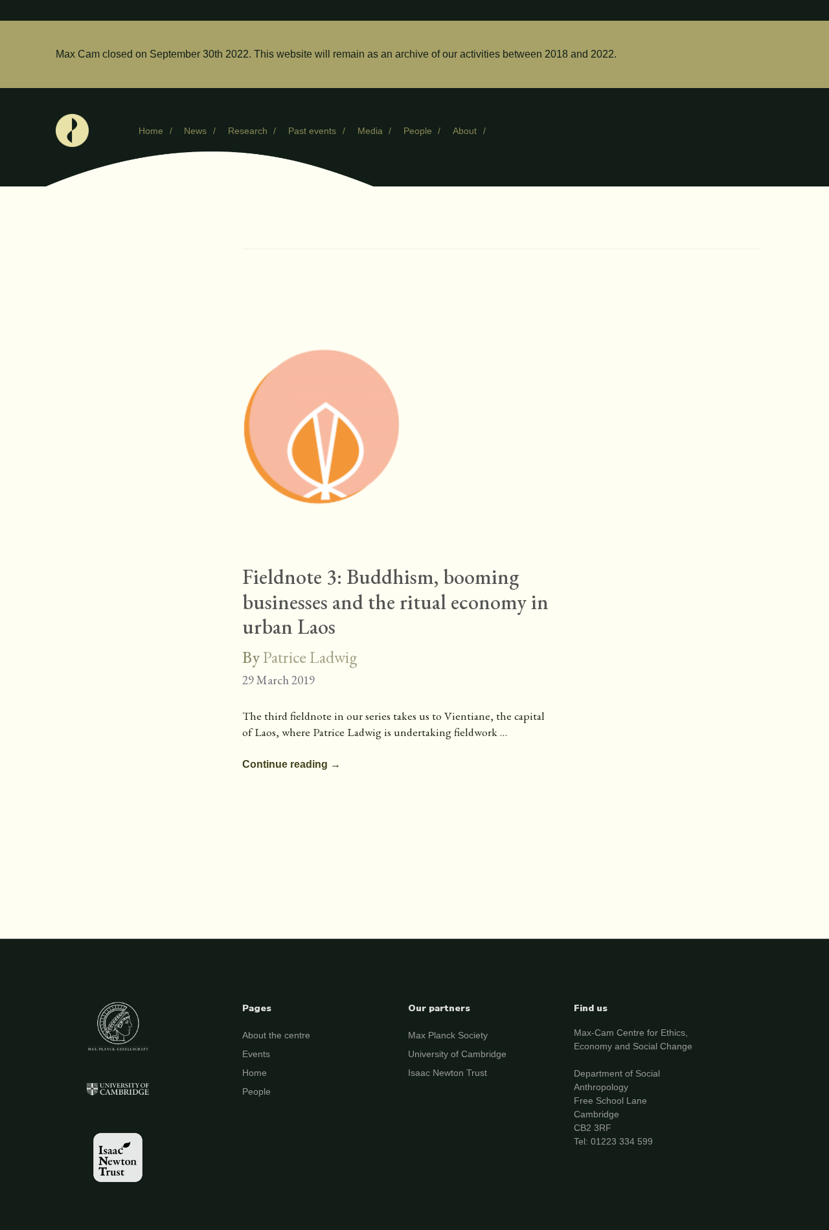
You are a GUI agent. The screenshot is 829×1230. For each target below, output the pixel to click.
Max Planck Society (448, 1035)
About (465, 131)
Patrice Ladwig (310, 657)
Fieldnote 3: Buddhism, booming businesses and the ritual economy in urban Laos (395, 601)
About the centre (276, 1035)
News (195, 131)
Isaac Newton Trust (447, 1073)
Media (370, 131)
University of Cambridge (457, 1054)
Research (247, 131)
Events (256, 1054)
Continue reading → (291, 765)
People (417, 131)
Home (151, 131)
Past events (312, 131)
